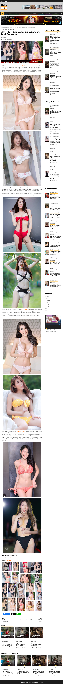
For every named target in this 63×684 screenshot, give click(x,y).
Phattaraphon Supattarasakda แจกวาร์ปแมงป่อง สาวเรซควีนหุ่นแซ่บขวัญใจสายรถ (7, 644)
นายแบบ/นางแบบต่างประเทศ (54, 106)
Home (5, 13)
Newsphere (35, 682)
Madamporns (9, 39)
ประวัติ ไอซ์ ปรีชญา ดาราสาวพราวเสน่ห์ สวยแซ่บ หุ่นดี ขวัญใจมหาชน (54, 176)
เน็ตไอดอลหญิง (55, 13)
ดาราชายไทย (33, 13)
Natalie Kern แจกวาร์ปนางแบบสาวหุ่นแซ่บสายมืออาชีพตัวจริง (55, 90)
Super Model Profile (24, 13)
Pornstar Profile (13, 13)
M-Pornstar (52, 131)
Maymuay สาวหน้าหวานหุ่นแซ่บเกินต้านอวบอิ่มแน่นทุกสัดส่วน (55, 253)
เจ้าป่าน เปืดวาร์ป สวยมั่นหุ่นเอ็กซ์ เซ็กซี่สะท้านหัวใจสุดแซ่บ (55, 227)
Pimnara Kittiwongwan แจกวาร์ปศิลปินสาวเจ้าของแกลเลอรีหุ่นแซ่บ (55, 77)
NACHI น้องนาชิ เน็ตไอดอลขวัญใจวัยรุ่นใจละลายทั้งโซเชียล (55, 126)
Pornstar (57, 131)
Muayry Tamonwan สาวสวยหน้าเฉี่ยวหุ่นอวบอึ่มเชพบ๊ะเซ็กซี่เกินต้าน (55, 245)
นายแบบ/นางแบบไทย (5, 29)
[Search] (61, 13)
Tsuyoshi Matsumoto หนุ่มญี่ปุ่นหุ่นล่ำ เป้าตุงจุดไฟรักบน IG (55, 111)
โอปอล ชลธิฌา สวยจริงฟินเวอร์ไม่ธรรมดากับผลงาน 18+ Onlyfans (55, 274)
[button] (7, 566)
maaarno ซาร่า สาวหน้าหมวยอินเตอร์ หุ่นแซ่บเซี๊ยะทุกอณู (55, 237)
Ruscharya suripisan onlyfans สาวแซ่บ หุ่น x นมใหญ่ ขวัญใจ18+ (55, 208)
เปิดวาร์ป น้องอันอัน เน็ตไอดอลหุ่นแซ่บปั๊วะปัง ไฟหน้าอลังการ (32, 620)
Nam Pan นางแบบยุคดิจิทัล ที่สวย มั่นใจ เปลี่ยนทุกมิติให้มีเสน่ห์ (55, 197)
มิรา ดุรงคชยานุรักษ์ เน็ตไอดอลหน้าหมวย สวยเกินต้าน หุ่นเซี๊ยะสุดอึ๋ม (55, 285)
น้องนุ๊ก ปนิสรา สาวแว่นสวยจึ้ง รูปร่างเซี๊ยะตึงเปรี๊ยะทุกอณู (55, 264)
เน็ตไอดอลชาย (47, 13)
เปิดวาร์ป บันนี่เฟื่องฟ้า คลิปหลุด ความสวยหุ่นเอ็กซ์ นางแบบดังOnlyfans (55, 158)
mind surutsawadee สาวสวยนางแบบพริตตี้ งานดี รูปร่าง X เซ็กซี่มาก (55, 216)
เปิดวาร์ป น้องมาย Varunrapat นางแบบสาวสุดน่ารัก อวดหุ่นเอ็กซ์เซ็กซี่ (11, 620)
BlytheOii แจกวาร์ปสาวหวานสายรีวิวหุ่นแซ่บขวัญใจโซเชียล (21, 644)
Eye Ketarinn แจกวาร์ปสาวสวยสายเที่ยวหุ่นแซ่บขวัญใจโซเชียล (36, 644)
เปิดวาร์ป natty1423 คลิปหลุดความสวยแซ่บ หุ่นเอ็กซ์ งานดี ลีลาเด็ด (55, 141)
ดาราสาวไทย (40, 13)
